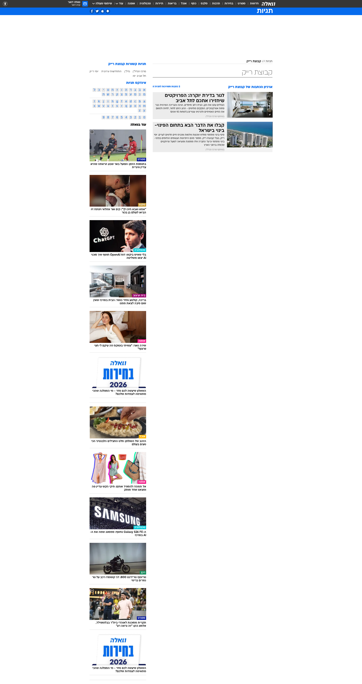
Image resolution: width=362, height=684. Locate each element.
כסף (193, 3)
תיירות (159, 3)
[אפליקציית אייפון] (102, 11)
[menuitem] (252, 4)
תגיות (269, 61)
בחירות (229, 3)
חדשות (254, 3)
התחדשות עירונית (111, 71)
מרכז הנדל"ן (139, 71)
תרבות (216, 3)
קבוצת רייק (253, 61)
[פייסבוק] (92, 11)
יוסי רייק (94, 71)
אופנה (131, 3)
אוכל (184, 3)
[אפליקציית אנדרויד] (107, 11)
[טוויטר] (97, 11)
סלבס (204, 3)
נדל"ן (127, 71)
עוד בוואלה (138, 124)
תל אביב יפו (139, 75)
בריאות (172, 3)
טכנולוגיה (145, 3)
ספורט (241, 3)
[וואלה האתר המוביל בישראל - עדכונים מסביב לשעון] (268, 4)
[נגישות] (5, 4)
